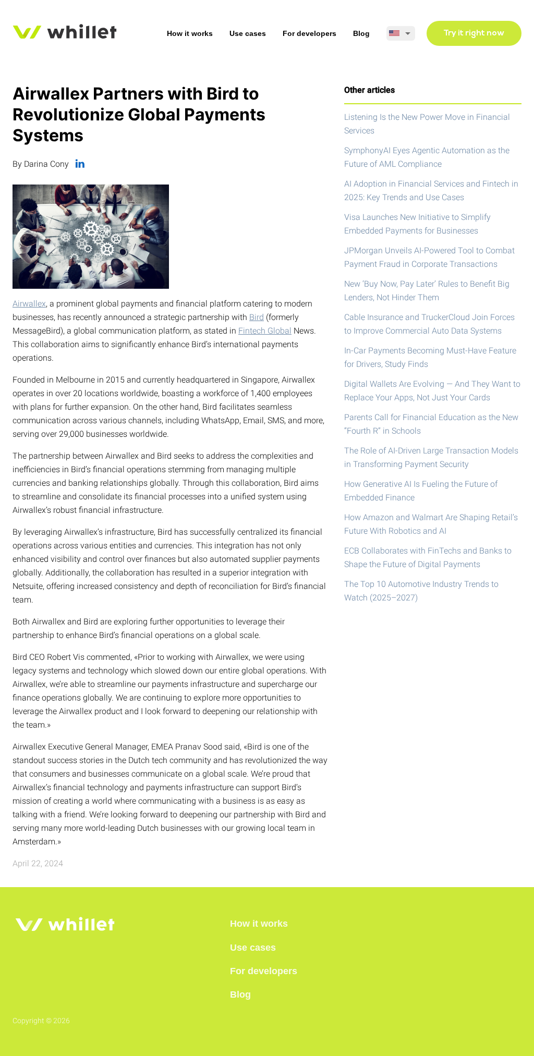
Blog (361, 33)
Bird (256, 317)
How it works (190, 33)
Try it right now (474, 33)
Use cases (247, 33)
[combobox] (400, 33)
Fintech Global (265, 331)
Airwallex (29, 304)
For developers (309, 33)
